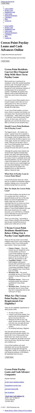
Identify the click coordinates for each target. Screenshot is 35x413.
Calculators (8, 17)
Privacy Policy (13, 410)
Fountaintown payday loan (13, 385)
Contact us (8, 21)
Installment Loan (10, 12)
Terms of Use (22, 410)
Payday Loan (9, 10)
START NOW (5, 3)
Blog (6, 19)
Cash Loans (8, 14)
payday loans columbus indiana (14, 382)
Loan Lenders (9, 8)
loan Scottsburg (9, 392)
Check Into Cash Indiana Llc (14, 396)
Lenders (29, 410)
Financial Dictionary (11, 15)
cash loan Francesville (11, 389)
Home (7, 410)
